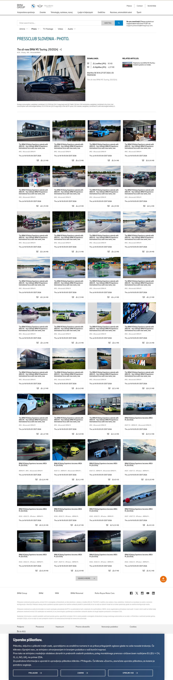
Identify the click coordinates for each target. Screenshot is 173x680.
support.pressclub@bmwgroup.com (140, 25)
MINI (57, 593)
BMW (41, 593)
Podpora (20, 626)
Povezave (40, 626)
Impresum (60, 626)
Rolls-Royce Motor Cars (105, 593)
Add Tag (107, 23)
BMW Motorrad (77, 593)
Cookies (133, 626)
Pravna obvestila (83, 626)
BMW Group (22, 593)
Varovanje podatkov (109, 626)
